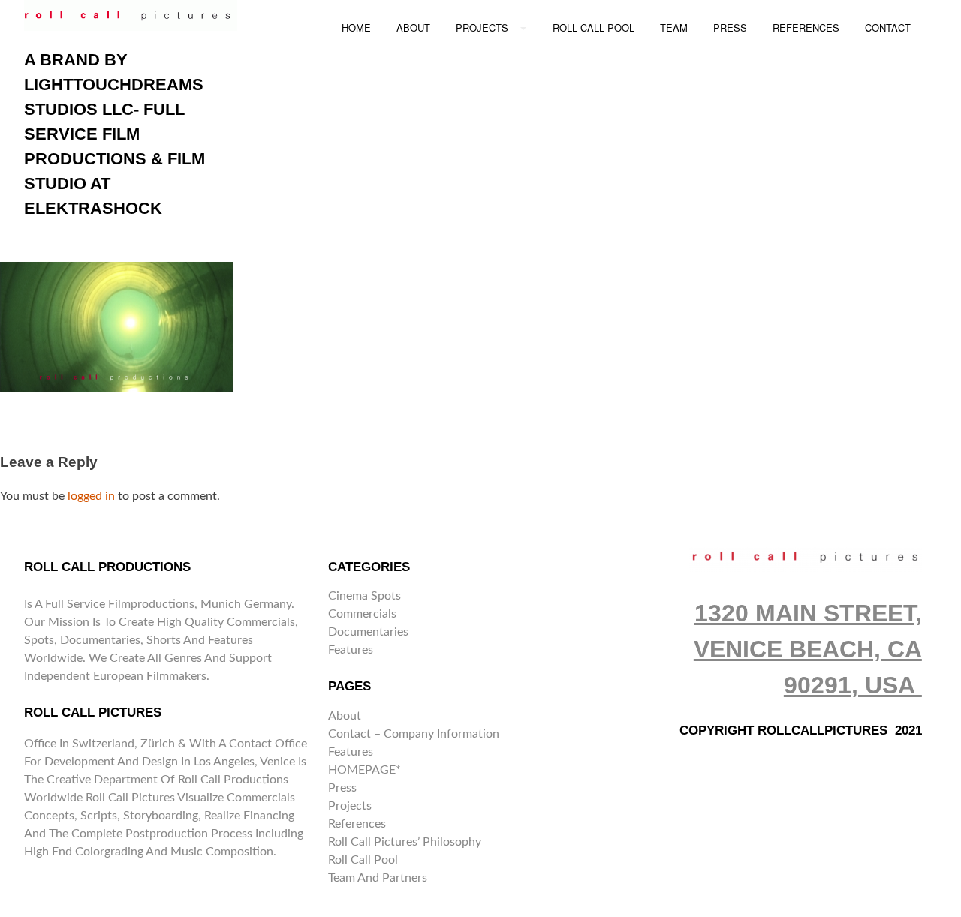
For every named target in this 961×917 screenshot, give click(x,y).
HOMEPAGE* (364, 770)
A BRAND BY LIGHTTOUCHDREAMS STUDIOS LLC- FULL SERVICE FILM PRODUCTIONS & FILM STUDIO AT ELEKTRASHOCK (114, 134)
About (344, 716)
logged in (91, 496)
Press (342, 788)
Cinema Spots (364, 596)
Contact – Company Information (413, 734)
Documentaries (368, 632)
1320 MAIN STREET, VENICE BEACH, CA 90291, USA (808, 649)
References (357, 824)
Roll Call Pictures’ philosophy (404, 842)
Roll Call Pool (363, 860)
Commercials (362, 614)
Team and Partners (377, 878)
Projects (350, 806)
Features (350, 650)
